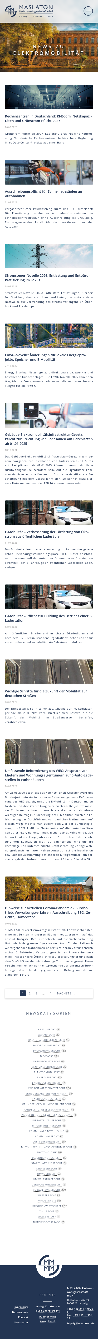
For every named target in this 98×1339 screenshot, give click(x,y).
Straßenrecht (46, 1168)
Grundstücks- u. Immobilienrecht (46, 1104)
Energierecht (47, 1077)
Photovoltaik (47, 1152)
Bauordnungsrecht (47, 1045)
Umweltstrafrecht (46, 1179)
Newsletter (21, 1322)
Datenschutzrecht (46, 1061)
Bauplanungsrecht (46, 1050)
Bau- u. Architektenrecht (46, 1039)
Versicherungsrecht (47, 1184)
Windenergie (47, 1200)
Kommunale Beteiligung (46, 1131)
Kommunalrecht (47, 1136)
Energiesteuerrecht (47, 1082)
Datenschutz (20, 1312)
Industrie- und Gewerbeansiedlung (47, 1114)
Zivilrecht (46, 1211)
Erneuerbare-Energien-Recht (46, 1093)
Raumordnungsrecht (46, 1157)
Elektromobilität (47, 1072)
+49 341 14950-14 (80, 1316)
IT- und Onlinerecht (46, 1125)
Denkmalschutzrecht (46, 1066)
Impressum (21, 1306)
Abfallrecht (47, 1029)
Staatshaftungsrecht (46, 1163)
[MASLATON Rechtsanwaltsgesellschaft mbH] (29, 12)
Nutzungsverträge (46, 1222)
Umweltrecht (47, 1173)
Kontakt (23, 1317)
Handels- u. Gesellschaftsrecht (47, 1109)
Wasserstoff (47, 1216)
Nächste (66, 993)
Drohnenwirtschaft (46, 1206)
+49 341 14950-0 (80, 1310)
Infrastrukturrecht (46, 1120)
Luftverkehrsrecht (47, 1141)
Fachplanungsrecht (46, 1098)
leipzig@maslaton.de (80, 1323)
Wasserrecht (47, 1195)
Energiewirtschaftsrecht (46, 1088)
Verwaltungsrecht (46, 1189)
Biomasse (47, 1056)
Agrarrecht (46, 1034)
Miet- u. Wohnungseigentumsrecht (46, 1147)
